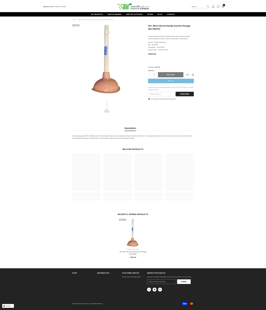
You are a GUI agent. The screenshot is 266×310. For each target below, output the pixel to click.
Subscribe (184, 94)
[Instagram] (154, 290)
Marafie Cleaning (160, 42)
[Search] (200, 6)
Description (130, 128)
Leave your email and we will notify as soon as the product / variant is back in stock (170, 89)
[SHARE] (192, 74)
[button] (8, 306)
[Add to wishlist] (187, 74)
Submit (184, 282)
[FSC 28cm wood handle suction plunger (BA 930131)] (133, 233)
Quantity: (151, 70)
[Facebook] (149, 290)
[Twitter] (160, 290)
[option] (107, 59)
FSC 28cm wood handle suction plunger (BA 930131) (133, 253)
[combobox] (198, 6)
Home (74, 20)
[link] (86, 196)
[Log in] (213, 6)
